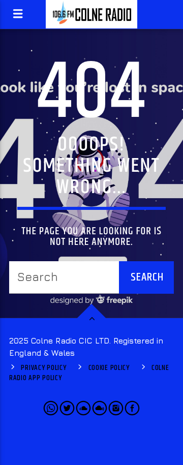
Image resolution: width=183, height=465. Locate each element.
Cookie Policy (109, 368)
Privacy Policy (43, 368)
